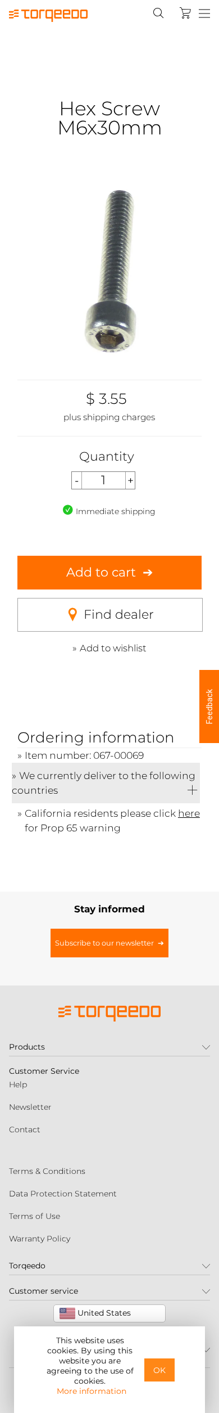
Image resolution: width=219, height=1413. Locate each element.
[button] (209, 706)
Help (18, 1084)
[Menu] (204, 14)
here (189, 813)
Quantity (106, 456)
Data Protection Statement (63, 1194)
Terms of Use (34, 1216)
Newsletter (30, 1107)
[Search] (158, 13)
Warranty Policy (39, 1239)
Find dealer (119, 614)
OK (159, 1370)
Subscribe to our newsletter (104, 943)
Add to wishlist (113, 648)
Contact (24, 1129)
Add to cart (101, 572)
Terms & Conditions (47, 1171)
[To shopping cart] (185, 13)
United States (103, 1313)
